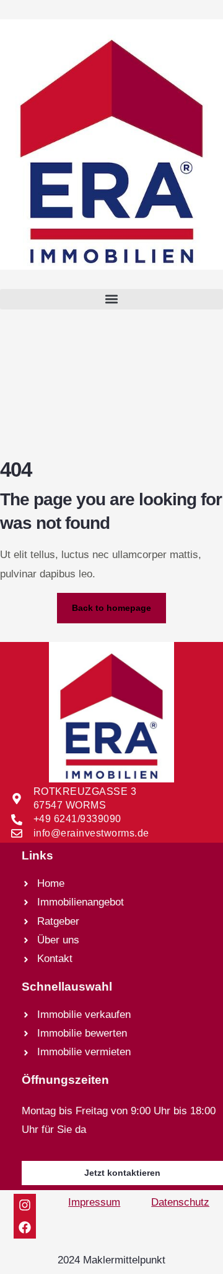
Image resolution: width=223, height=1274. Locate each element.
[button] (111, 299)
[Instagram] (25, 1205)
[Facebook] (25, 1227)
